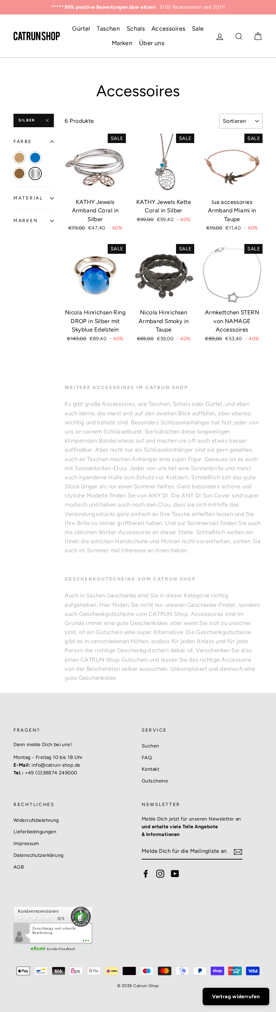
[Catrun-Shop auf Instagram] (160, 874)
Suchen (150, 746)
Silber (27, 120)
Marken (122, 43)
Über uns (151, 43)
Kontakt (150, 769)
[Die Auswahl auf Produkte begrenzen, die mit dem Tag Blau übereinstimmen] (35, 158)
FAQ (147, 758)
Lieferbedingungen (34, 832)
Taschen (108, 28)
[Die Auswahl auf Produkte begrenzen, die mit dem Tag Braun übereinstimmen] (19, 173)
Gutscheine (155, 781)
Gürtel (81, 28)
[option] (138, 7)
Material (28, 198)
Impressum (26, 843)
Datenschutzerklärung (38, 855)
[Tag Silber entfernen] (35, 173)
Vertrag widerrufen (236, 996)
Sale (198, 28)
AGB (18, 867)
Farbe (22, 141)
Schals (136, 28)
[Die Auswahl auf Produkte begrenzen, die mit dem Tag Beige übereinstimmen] (19, 158)
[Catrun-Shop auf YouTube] (175, 874)
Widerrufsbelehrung (36, 820)
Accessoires (168, 28)
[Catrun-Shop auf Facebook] (146, 874)
